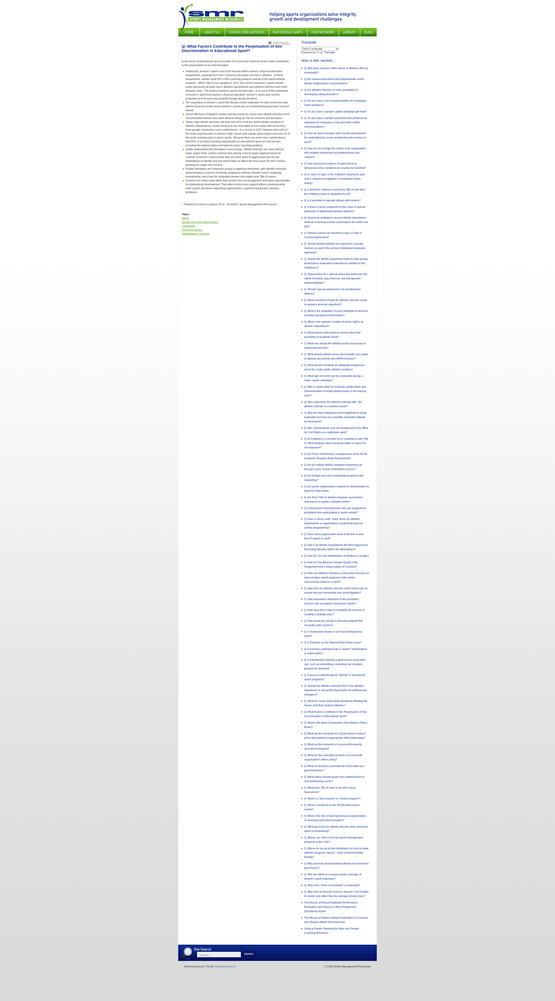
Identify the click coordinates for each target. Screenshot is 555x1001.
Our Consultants (288, 32)
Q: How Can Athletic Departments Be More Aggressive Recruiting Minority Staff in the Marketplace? (336, 547)
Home (189, 32)
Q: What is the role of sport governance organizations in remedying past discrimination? (335, 818)
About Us (212, 32)
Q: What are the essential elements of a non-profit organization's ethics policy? (333, 757)
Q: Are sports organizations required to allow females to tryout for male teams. (336, 488)
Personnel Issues (192, 229)
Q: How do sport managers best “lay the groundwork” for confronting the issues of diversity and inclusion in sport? (335, 137)
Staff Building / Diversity (195, 233)
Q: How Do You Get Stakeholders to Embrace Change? (336, 555)
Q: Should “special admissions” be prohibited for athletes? (332, 291)
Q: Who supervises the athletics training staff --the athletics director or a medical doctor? (333, 404)
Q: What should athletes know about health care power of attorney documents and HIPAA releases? (336, 356)
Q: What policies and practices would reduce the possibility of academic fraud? (332, 335)
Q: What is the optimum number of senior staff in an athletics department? (334, 324)
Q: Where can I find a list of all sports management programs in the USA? (333, 839)
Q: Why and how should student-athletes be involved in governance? (336, 865)
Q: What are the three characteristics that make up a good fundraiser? (334, 768)
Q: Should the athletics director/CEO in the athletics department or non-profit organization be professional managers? (335, 690)
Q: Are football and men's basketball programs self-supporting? (334, 478)
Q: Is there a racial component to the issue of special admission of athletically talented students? (334, 209)
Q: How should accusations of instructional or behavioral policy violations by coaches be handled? (335, 165)
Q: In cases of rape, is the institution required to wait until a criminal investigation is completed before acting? (334, 179)
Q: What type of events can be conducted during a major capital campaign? (333, 378)
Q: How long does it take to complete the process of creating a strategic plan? (334, 612)
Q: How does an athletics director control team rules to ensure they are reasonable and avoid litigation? (335, 590)
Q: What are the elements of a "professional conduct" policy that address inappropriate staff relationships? (335, 735)
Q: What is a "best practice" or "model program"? (332, 798)
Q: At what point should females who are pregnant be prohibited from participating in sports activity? (335, 510)
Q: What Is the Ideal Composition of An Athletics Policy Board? (335, 725)
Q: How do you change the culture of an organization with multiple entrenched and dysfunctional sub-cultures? (335, 153)
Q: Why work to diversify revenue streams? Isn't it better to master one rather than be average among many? (336, 894)
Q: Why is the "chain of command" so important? (332, 885)
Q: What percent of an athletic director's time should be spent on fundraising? (336, 829)
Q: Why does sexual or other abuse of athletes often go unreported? (336, 70)
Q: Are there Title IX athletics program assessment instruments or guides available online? (333, 499)
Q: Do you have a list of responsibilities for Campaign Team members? (335, 103)
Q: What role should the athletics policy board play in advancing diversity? (335, 345)
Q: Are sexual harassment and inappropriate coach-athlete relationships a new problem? (334, 81)
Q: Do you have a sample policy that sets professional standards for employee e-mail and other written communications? (335, 122)
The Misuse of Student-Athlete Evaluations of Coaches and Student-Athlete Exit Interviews (336, 920)
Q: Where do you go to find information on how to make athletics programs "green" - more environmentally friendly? (336, 853)
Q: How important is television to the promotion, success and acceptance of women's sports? (331, 601)
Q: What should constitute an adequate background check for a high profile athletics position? (334, 367)
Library (349, 32)
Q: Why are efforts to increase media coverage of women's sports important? (332, 876)
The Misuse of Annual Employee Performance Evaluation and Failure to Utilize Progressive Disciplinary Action (331, 907)
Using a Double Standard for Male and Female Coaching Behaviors (331, 930)
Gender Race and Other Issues (200, 222)
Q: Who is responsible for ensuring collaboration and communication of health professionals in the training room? (335, 391)
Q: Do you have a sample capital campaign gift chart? (335, 111)
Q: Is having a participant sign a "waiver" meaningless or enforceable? (335, 651)
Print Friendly (279, 42)
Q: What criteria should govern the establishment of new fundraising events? (334, 779)
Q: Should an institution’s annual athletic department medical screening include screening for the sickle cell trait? (336, 222)
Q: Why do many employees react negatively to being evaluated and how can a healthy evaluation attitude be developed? (335, 417)
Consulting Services (247, 32)
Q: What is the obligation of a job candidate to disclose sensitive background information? (336, 313)
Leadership (188, 226)
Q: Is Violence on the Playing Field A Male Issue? (332, 642)
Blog (368, 32)
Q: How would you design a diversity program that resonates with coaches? (333, 623)
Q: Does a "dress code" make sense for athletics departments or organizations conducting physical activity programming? (333, 523)
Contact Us (229, 966)
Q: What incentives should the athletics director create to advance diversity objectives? (335, 302)
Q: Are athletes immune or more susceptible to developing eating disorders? (331, 92)
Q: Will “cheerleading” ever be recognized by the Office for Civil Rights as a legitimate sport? (336, 430)
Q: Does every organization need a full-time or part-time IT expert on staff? (334, 536)
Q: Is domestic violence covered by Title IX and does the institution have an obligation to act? (334, 191)
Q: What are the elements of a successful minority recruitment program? (333, 746)
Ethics (185, 218)
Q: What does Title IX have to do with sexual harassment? (330, 790)
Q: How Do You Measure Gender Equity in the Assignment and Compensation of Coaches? (331, 564)
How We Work (323, 32)
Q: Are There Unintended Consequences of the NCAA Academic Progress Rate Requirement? (335, 456)
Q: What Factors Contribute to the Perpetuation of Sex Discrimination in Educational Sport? (335, 714)
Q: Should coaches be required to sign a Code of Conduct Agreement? (332, 235)
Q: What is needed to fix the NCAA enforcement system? (331, 807)
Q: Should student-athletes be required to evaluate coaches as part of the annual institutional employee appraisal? (334, 248)
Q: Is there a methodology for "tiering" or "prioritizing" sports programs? (335, 677)
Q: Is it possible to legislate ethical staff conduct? (332, 200)
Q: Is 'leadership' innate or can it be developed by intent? (333, 634)
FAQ (217, 966)
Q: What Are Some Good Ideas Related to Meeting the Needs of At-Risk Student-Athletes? (335, 703)
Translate (329, 52)
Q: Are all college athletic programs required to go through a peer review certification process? (333, 467)
